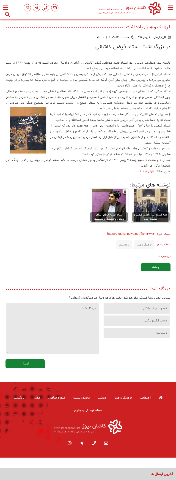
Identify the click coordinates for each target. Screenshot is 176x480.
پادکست (19, 398)
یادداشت (124, 245)
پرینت (155, 267)
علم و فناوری (56, 398)
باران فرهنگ (146, 171)
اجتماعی (145, 398)
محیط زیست (81, 398)
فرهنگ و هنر (144, 245)
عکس (36, 398)
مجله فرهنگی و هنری (88, 410)
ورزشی (102, 398)
